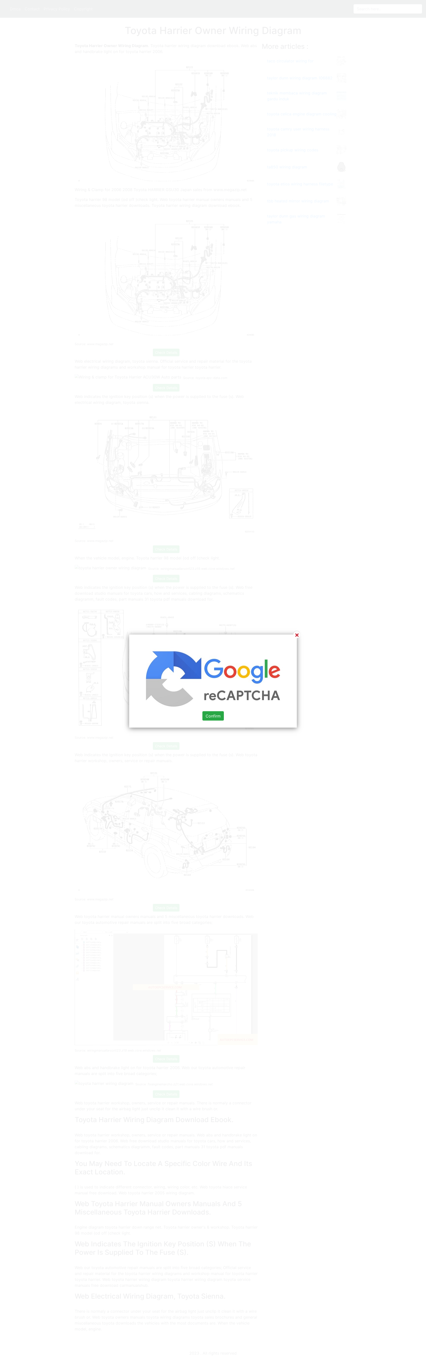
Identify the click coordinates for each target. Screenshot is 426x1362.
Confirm (213, 716)
